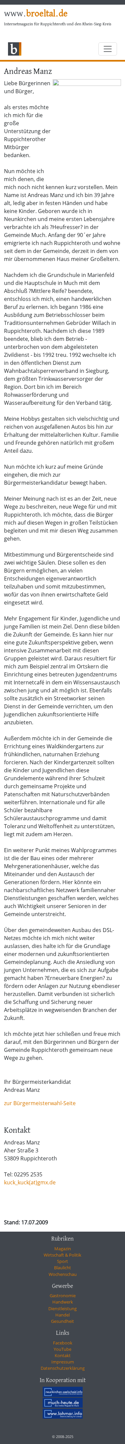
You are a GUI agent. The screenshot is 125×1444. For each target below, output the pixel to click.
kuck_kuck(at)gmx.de (30, 1182)
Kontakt (63, 1355)
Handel (62, 1315)
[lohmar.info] (63, 1414)
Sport (62, 1261)
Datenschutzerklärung (63, 1368)
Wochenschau (63, 1274)
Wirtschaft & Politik (62, 1255)
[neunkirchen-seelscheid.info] (63, 1392)
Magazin (62, 1249)
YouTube (62, 1349)
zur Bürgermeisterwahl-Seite (40, 1103)
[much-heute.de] (63, 1403)
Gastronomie (63, 1296)
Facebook (62, 1343)
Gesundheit (62, 1321)
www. (36, 14)
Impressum (62, 1362)
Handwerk (62, 1302)
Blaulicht (62, 1268)
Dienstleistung (62, 1309)
